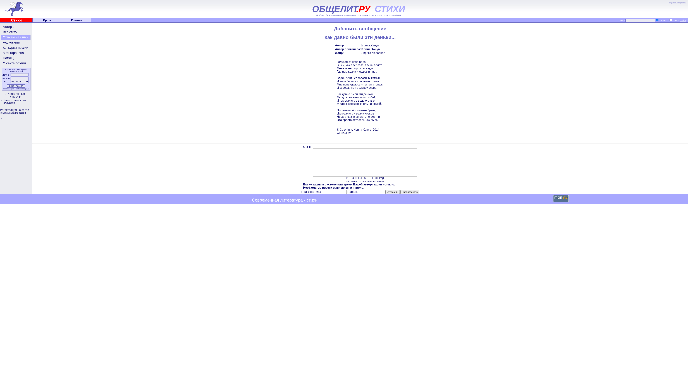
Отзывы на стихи (15, 37)
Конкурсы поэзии (15, 47)
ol (365, 178)
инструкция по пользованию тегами (365, 181)
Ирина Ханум (370, 45)
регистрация (8, 89)
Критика (76, 20)
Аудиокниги (11, 42)
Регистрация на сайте (14, 109)
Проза (47, 20)
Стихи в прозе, (12, 100)
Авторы (8, 27)
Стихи (16, 20)
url (376, 178)
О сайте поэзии (14, 63)
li (372, 178)
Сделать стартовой (677, 3)
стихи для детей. (15, 101)
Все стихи (10, 32)
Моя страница (13, 53)
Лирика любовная (373, 52)
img (381, 178)
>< (357, 178)
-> (361, 178)
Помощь (9, 58)
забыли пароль (22, 89)
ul (369, 178)
